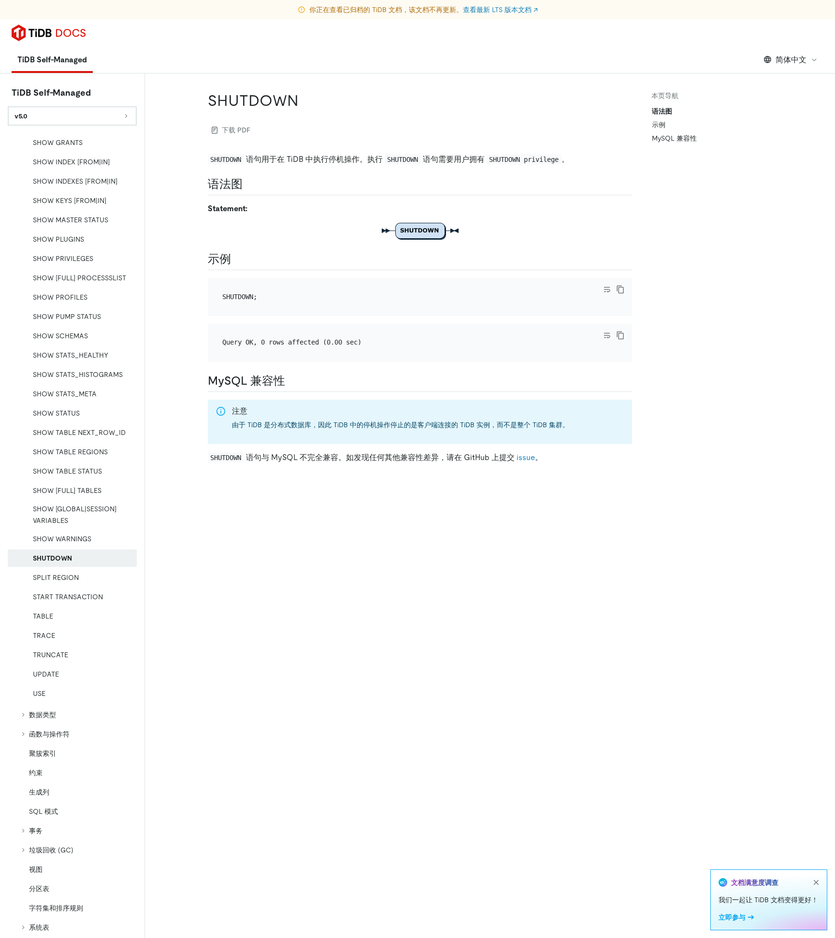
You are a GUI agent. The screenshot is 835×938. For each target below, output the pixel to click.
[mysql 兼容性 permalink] (293, 381)
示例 (658, 125)
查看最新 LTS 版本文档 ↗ (500, 10)
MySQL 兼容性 (674, 138)
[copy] (620, 289)
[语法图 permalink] (250, 184)
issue (526, 457)
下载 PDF (236, 130)
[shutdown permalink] (306, 100)
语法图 (662, 111)
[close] (816, 882)
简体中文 (791, 59)
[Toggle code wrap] (607, 289)
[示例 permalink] (239, 259)
